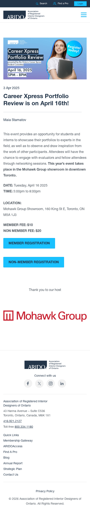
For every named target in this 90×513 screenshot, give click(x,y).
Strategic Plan (12, 469)
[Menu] (84, 15)
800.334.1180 (24, 427)
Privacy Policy (45, 491)
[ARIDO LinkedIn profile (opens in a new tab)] (62, 383)
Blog (6, 457)
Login (80, 3)
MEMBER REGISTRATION (29, 243)
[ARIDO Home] (45, 366)
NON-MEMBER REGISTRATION (34, 262)
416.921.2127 (12, 421)
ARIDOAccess (12, 446)
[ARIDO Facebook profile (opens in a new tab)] (28, 383)
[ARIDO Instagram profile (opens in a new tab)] (50, 383)
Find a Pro (63, 3)
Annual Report (12, 463)
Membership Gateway (18, 440)
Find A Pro (10, 452)
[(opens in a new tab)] (39, 383)
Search (43, 3)
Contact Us (10, 474)
